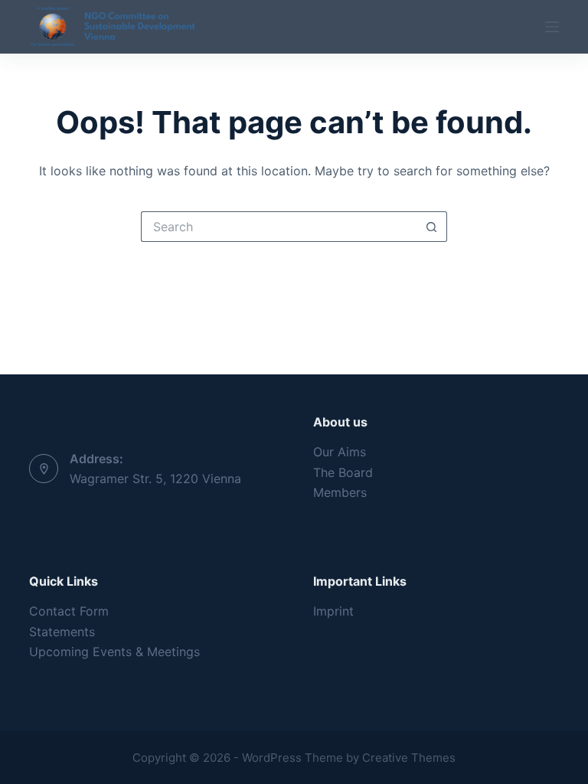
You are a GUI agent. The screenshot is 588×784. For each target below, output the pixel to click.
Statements (62, 631)
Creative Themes (409, 757)
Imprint (333, 611)
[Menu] (552, 27)
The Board (343, 472)
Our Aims (339, 451)
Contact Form (69, 611)
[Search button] (431, 226)
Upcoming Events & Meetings (114, 651)
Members (340, 492)
